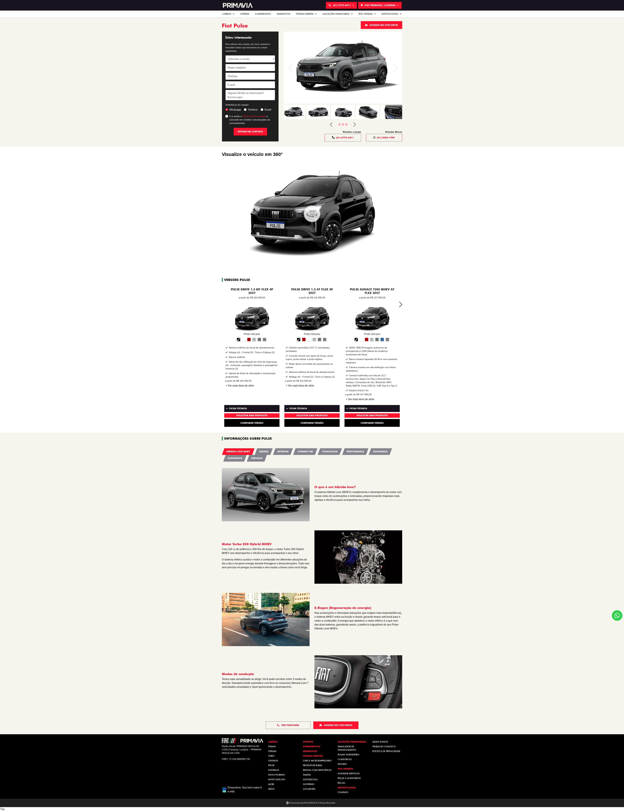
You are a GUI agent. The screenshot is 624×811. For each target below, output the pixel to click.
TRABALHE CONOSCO (384, 746)
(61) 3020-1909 (386, 137)
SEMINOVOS (283, 14)
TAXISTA (307, 774)
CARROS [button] (227, 14)
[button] (291, 68)
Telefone (253, 109)
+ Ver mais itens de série (240, 385)
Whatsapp (235, 109)
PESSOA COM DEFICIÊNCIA (317, 770)
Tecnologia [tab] (330, 451)
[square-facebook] (226, 770)
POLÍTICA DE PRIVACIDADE (386, 751)
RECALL (341, 783)
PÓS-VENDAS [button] (365, 14)
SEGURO (342, 764)
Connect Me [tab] (305, 451)
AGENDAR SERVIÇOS (349, 773)
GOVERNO (308, 784)
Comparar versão (251, 423)
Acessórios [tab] (235, 458)
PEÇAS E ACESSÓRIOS (349, 778)
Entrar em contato (250, 131)
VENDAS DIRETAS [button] (305, 14)
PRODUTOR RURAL (312, 765)
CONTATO (343, 792)
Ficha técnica (238, 408)
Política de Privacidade (254, 116)
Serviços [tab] (256, 458)
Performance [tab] (355, 451)
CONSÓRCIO (345, 759)
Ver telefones (290, 725)
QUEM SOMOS (380, 741)
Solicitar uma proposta (251, 415)
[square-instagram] (233, 770)
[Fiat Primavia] (237, 5)
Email (268, 109)
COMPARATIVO (263, 14)
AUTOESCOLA (310, 779)
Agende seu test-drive (383, 25)
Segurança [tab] (380, 451)
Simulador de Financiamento (347, 748)
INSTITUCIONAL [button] (390, 14)
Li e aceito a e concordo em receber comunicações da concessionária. (249, 119)
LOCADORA (309, 789)
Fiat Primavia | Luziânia (380, 5)
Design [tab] (263, 451)
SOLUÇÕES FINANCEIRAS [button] (336, 14)
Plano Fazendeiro (348, 754)
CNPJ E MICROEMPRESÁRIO (317, 760)
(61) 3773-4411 (341, 5)
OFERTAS (244, 14)
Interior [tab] (282, 451)
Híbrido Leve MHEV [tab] (238, 451)
